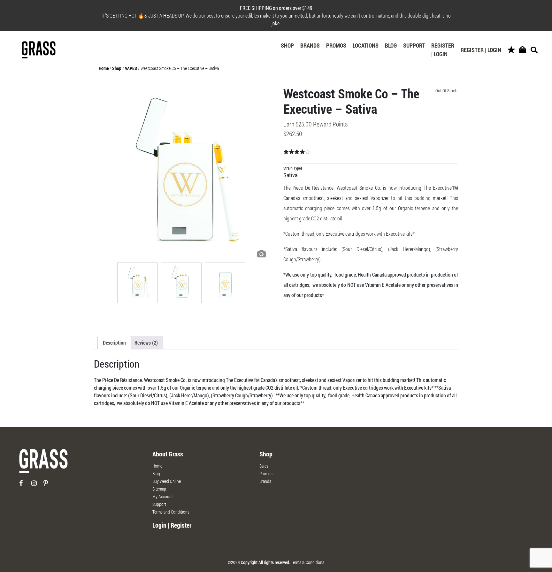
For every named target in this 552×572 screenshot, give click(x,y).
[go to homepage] (43, 464)
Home (104, 68)
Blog (391, 45)
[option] (181, 173)
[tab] (114, 342)
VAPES (131, 68)
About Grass (167, 454)
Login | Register (171, 525)
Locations (366, 45)
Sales (263, 466)
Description (114, 342)
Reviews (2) (146, 342)
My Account (162, 496)
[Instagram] (36, 485)
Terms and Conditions (170, 512)
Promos (336, 45)
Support (414, 45)
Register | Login (442, 50)
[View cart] (522, 50)
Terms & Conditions (307, 562)
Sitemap (159, 489)
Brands (310, 45)
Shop (287, 45)
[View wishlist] (511, 50)
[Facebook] (24, 485)
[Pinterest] (49, 485)
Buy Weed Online (166, 481)
